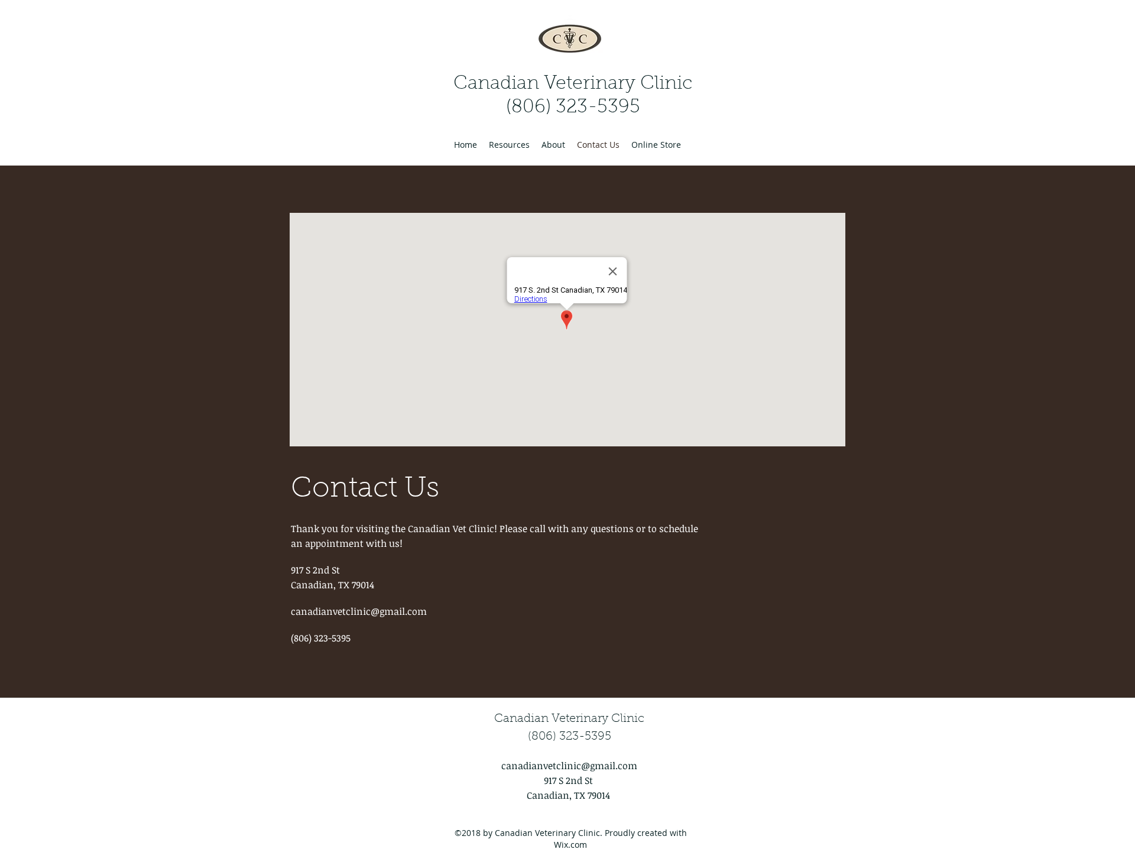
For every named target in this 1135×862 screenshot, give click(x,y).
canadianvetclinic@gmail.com (359, 611)
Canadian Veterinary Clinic (572, 83)
